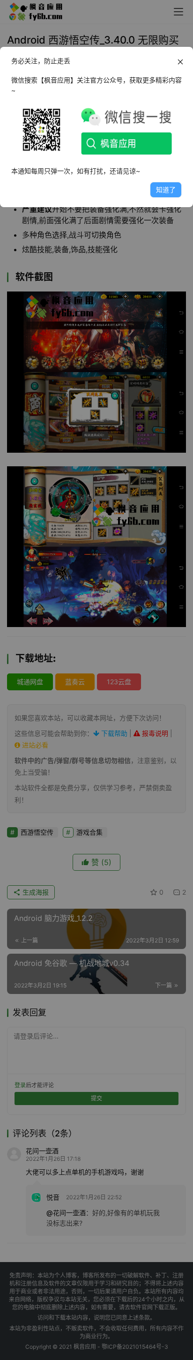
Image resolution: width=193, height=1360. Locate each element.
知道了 (166, 190)
